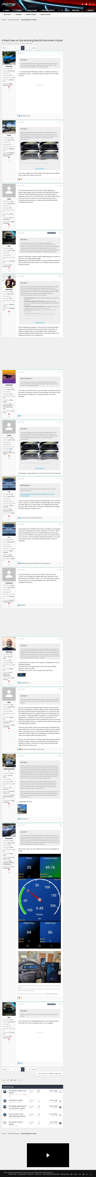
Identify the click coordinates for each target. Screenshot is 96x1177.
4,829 (11, 847)
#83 (60, 478)
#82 (60, 422)
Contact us (37, 1174)
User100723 (54, 1116)
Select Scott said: (26, 378)
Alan (9, 199)
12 (9, 1096)
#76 (60, 53)
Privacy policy (65, 1174)
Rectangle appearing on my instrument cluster (18, 1107)
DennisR (11, 1110)
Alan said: (23, 239)
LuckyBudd (12, 1094)
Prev (4, 48)
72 (10, 501)
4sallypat (54, 1108)
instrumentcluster (27, 43)
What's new (32, 10)
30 (9, 779)
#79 (60, 233)
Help (71, 1174)
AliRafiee (9, 652)
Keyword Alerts (48, 10)
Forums (18, 10)
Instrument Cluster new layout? (17, 1092)
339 (11, 298)
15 (18, 43)
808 (11, 394)
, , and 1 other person (35, 563)
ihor (4, 43)
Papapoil (11, 1118)
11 (10, 255)
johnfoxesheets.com (8, 792)
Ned (10, 1126)
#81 (61, 372)
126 (10, 845)
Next (34, 48)
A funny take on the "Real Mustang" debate (17, 1115)
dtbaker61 (9, 838)
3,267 (11, 662)
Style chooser (12, 1174)
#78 (60, 186)
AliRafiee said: (25, 485)
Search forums (31, 14)
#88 (60, 756)
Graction (9, 66)
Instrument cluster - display (16, 1123)
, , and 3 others (31, 518)
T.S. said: (23, 645)
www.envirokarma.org (9, 858)
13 (10, 144)
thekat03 (9, 385)
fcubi (9, 435)
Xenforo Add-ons (44, 1172)
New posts (7, 14)
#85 (60, 570)
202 (11, 75)
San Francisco (7, 788)
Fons (9, 135)
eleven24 (9, 289)
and (25, 116)
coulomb (54, 1102)
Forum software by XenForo (19, 1172)
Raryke (55, 1092)
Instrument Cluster (16, 1100)
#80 (60, 276)
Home (75, 1174)
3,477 (11, 781)
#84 (60, 524)
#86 (60, 639)
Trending (18, 14)
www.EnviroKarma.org (51, 994)
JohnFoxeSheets (9, 770)
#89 (60, 825)
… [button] (12, 48)
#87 (60, 689)
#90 (60, 1004)
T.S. (9, 492)
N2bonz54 (11, 1102)
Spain (11, 449)
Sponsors (30, 1174)
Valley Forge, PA (8, 506)
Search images (45, 14)
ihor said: (23, 60)
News (7, 10)
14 (9, 296)
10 (24, 1094)
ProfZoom (9, 583)
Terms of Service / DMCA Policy (51, 1174)
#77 (60, 122)
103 (11, 208)
